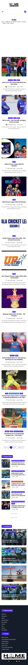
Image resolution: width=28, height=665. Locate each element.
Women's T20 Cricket (18, 431)
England (7, 431)
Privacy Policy (5, 620)
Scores (3, 628)
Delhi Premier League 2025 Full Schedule (14, 202)
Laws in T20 (4, 645)
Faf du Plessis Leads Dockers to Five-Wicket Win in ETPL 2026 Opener (18, 495)
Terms (3, 618)
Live (3, 626)
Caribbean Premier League (17, 481)
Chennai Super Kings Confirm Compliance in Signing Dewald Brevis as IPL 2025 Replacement (14, 397)
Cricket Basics (5, 641)
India (15, 80)
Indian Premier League (14, 393)
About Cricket (5, 637)
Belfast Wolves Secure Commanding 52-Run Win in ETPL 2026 (18, 475)
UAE (18, 80)
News (21, 393)
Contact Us (4, 616)
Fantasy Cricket (5, 649)
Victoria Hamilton (11, 437)
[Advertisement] (14, 41)
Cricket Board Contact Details (9, 639)
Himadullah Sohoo (12, 86)
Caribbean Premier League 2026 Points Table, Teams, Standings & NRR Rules (18, 485)
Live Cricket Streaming (7, 647)
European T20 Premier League (18, 460)
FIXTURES (4, 630)
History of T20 (5, 643)
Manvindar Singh (11, 168)
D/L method (4, 622)
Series (13, 503)
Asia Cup (10, 80)
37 (20, 447)
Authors (3, 624)
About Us (4, 614)
